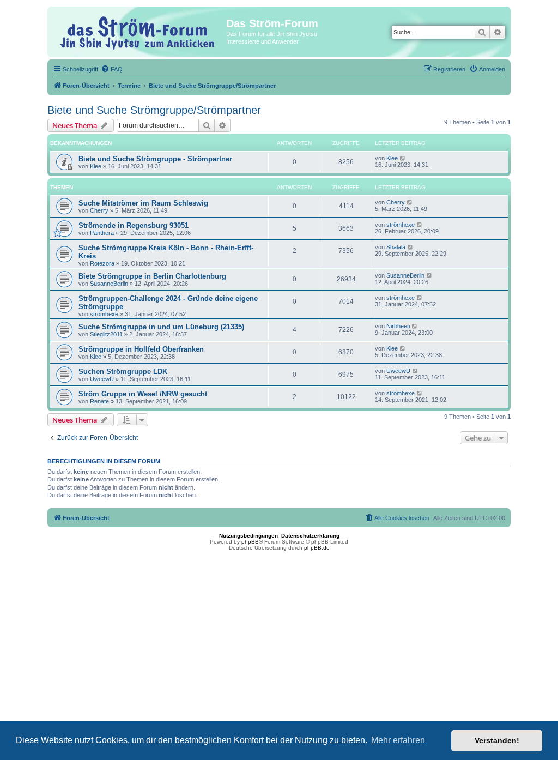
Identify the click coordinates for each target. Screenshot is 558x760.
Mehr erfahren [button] (398, 740)
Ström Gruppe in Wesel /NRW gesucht (142, 394)
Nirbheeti (398, 326)
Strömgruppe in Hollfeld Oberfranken (141, 349)
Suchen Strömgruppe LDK (122, 371)
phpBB (250, 542)
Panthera (102, 233)
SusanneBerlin (109, 283)
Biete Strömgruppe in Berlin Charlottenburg (152, 276)
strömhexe (400, 224)
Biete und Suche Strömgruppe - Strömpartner (155, 159)
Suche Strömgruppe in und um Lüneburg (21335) (161, 327)
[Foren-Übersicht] (138, 31)
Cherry (99, 210)
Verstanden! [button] (497, 740)
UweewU (102, 379)
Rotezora (102, 263)
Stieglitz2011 (106, 334)
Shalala (395, 247)
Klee (95, 166)
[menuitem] (112, 69)
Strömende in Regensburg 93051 (133, 225)
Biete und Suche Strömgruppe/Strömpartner (154, 110)
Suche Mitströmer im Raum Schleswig (143, 203)
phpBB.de (317, 548)
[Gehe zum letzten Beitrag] (403, 158)
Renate (99, 401)
